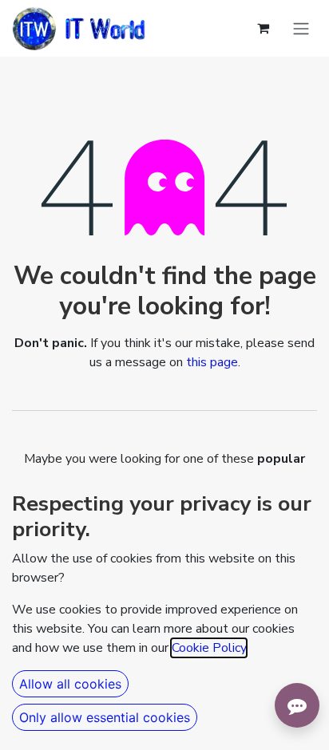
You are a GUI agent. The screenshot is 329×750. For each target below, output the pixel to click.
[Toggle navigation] (301, 28)
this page (212, 362)
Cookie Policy (209, 648)
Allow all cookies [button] (70, 684)
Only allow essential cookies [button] (104, 717)
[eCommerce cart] (263, 28)
